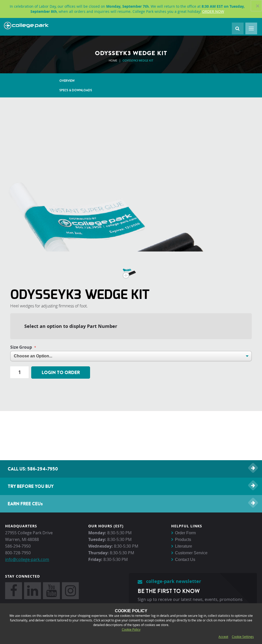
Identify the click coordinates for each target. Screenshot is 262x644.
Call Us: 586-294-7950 (33, 469)
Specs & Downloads (75, 90)
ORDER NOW (213, 11)
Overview (67, 80)
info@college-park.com (27, 559)
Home (113, 60)
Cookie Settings (243, 637)
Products (183, 539)
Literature (183, 546)
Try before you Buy (31, 486)
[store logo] (26, 25)
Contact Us (185, 559)
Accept (223, 637)
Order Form (185, 533)
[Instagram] (70, 590)
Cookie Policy (131, 629)
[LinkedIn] (32, 590)
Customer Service (191, 553)
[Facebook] (13, 590)
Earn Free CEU (25, 503)
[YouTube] (51, 590)
